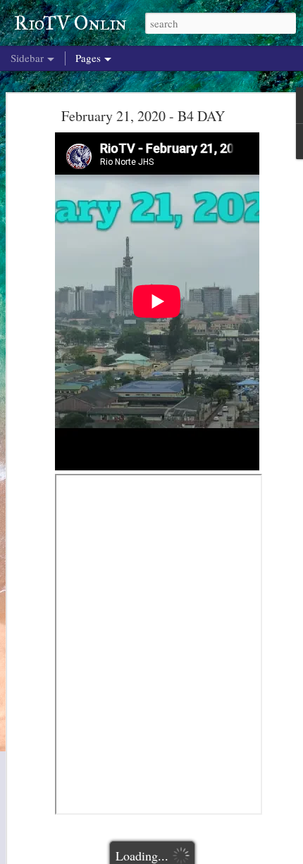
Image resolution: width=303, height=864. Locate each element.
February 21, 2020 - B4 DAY (143, 115)
